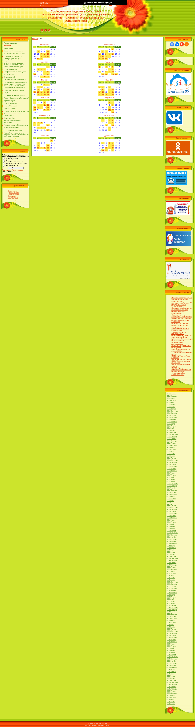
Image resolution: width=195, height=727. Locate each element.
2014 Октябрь (172, 413)
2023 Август (171, 629)
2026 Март (171, 695)
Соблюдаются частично (14, 161)
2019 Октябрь (172, 535)
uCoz (108, 725)
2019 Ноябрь (171, 537)
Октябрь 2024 (109, 115)
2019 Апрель (171, 522)
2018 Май (170, 501)
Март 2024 (45, 62)
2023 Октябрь (172, 633)
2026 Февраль (172, 693)
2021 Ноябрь (171, 586)
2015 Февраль (172, 421)
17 (41, 54)
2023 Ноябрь (171, 635)
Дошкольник (12, 191)
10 (41, 105)
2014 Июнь (171, 404)
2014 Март (171, 398)
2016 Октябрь (172, 462)
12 (48, 51)
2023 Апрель (171, 622)
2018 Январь (171, 492)
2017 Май (170, 477)
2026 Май (170, 699)
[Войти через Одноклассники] (186, 44)
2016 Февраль (172, 445)
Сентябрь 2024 (44, 115)
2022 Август (171, 605)
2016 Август (171, 458)
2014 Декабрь (172, 417)
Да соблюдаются (12, 158)
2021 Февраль (172, 569)
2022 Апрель (171, 597)
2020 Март (171, 545)
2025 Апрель (171, 672)
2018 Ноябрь (171, 511)
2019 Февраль (172, 518)
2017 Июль (171, 481)
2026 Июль (171, 704)
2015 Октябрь (172, 436)
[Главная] (42, 29)
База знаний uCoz (177, 375)
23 (103, 74)
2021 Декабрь (172, 588)
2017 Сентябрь (172, 483)
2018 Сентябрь (172, 507)
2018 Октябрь (172, 509)
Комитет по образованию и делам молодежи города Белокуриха (181, 320)
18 (45, 54)
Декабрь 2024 (109, 136)
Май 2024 (44, 80)
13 (109, 89)
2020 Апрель (171, 548)
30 (38, 59)
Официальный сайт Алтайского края (178, 305)
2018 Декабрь (172, 513)
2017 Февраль (172, 471)
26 (48, 56)
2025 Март (171, 669)
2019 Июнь (171, 526)
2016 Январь (171, 443)
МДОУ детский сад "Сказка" (181, 359)
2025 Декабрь (172, 689)
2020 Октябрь (172, 560)
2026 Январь (171, 691)
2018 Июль (171, 503)
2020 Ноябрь (171, 563)
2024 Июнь (171, 650)
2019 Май (170, 524)
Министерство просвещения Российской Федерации (181, 298)
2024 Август (171, 654)
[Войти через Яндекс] (182, 44)
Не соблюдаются (12, 165)
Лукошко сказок (13, 194)
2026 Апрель (171, 697)
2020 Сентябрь (172, 558)
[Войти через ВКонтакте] (177, 44)
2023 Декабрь (172, 637)
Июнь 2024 (109, 80)
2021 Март (171, 571)
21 (106, 56)
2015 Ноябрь (171, 439)
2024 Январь (171, 640)
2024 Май (170, 648)
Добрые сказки (13, 193)
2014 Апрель (171, 400)
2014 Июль (171, 407)
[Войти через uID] (172, 44)
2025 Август (171, 680)
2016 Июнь (171, 454)
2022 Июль (171, 603)
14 (106, 54)
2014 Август (171, 409)
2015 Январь (171, 419)
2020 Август (171, 556)
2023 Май (170, 625)
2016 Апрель (171, 449)
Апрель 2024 (109, 62)
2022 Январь (171, 590)
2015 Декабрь (172, 441)
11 (109, 69)
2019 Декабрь (172, 539)
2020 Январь (171, 541)
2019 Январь (171, 516)
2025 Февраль (172, 667)
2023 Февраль (172, 618)
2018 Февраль (172, 494)
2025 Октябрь (172, 684)
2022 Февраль (172, 592)
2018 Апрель (171, 498)
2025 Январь (171, 665)
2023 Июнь (171, 627)
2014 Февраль (172, 396)
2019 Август (171, 530)
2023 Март (171, 620)
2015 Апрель (171, 426)
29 (48, 77)
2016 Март (171, 447)
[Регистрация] (45, 29)
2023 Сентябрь (172, 631)
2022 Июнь (171, 601)
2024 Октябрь (172, 659)
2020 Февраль (172, 543)
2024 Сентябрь (172, 657)
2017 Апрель (171, 475)
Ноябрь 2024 (44, 136)
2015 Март (171, 424)
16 (113, 54)
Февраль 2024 (109, 44)
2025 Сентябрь (172, 682)
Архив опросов (17, 170)
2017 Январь (171, 469)
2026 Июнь (171, 701)
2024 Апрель (171, 646)
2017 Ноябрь (171, 488)
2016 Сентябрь (172, 460)
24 (41, 56)
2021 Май (170, 575)
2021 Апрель (171, 573)
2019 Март (171, 520)
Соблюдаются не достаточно (16, 163)
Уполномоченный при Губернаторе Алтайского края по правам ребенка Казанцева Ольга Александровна (182, 340)
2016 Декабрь (172, 466)
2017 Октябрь (172, 486)
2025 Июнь (171, 676)
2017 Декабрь (172, 490)
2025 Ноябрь (171, 687)
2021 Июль (171, 580)
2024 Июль (171, 652)
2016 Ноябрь (171, 464)
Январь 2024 (44, 44)
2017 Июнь (171, 479)
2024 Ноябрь (171, 661)
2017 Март (171, 473)
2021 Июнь (171, 578)
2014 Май (170, 402)
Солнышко (12, 196)
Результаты (6, 170)
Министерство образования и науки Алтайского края (182, 309)
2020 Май (170, 550)
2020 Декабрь (172, 565)
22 (109, 56)
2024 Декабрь (172, 663)
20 (103, 56)
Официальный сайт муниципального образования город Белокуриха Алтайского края (181, 314)
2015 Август (171, 432)
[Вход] (49, 29)
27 (103, 59)
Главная (35, 39)
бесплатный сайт (98, 725)
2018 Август (171, 505)
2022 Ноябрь (171, 612)
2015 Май (170, 428)
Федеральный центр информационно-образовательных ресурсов (181, 333)
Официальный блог (178, 371)
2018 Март (171, 496)
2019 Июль (171, 528)
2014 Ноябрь (171, 415)
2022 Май (170, 599)
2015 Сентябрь (172, 434)
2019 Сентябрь (172, 533)
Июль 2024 (45, 98)
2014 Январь (171, 394)
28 (106, 59)
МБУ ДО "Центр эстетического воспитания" (181, 368)
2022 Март (171, 595)
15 (109, 54)
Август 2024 (109, 98)
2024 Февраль (172, 642)
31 (41, 59)
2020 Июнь (171, 552)
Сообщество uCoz (178, 373)
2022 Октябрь (172, 610)
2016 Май (170, 451)
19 (48, 54)
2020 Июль (171, 554)
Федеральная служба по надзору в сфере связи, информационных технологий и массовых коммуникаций (180, 327)
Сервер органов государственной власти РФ (181, 302)
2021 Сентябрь (172, 582)
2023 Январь (171, 616)
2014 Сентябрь (172, 411)
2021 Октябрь (172, 584)
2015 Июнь (171, 430)
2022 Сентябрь (172, 607)
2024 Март (171, 644)
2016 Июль (171, 456)
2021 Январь (171, 567)
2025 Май (170, 674)
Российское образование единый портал (180, 350)
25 (45, 56)
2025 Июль (171, 678)
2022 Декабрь (172, 614)
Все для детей (13, 198)
